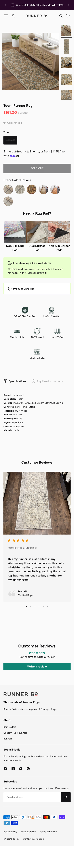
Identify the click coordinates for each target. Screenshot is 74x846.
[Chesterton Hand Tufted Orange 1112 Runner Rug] (55, 189)
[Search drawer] (60, 16)
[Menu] (6, 16)
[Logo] (37, 16)
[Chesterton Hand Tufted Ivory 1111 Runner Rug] (43, 189)
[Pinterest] (28, 768)
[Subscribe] (66, 797)
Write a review (37, 666)
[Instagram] (5, 768)
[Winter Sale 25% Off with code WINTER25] (37, 5)
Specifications (17, 381)
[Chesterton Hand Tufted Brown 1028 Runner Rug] (31, 189)
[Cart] (67, 16)
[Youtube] (20, 768)
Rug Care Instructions (50, 381)
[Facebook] (13, 768)
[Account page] (13, 16)
